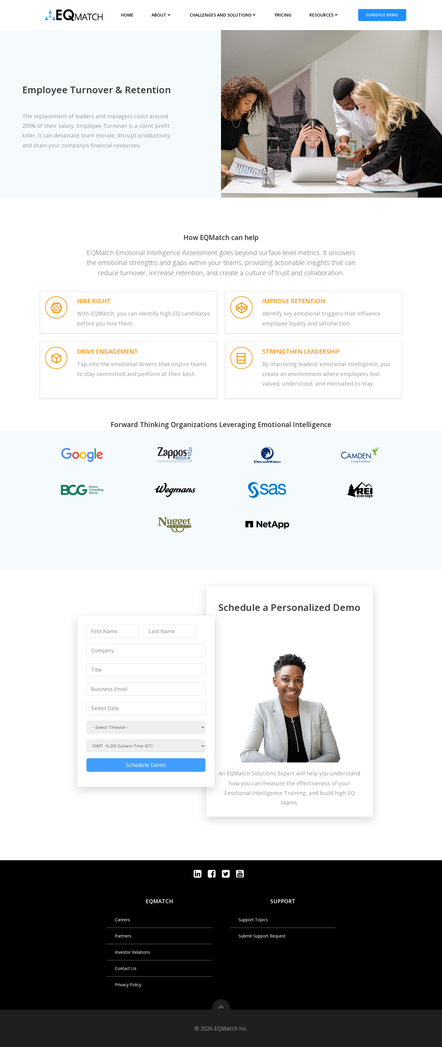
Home (127, 15)
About (159, 15)
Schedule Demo (146, 764)
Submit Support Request (262, 936)
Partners (123, 936)
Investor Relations (132, 952)
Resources (321, 15)
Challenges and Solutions (220, 15)
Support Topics (253, 919)
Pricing (283, 15)
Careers (122, 919)
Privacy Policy (128, 984)
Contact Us (126, 968)
